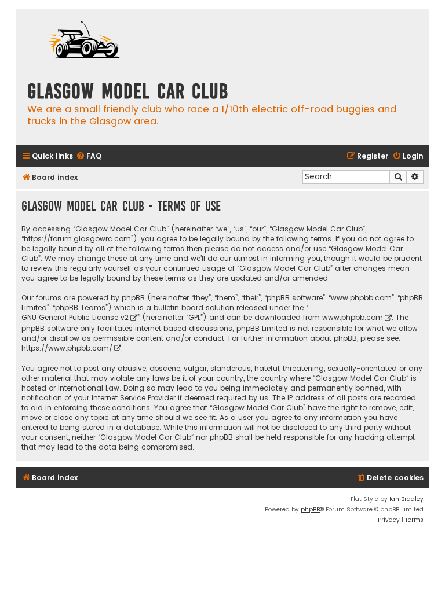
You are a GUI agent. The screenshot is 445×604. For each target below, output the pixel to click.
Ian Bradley (406, 499)
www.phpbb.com (352, 317)
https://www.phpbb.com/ (66, 348)
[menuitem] (88, 156)
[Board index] (85, 41)
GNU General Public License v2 (75, 317)
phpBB (310, 509)
